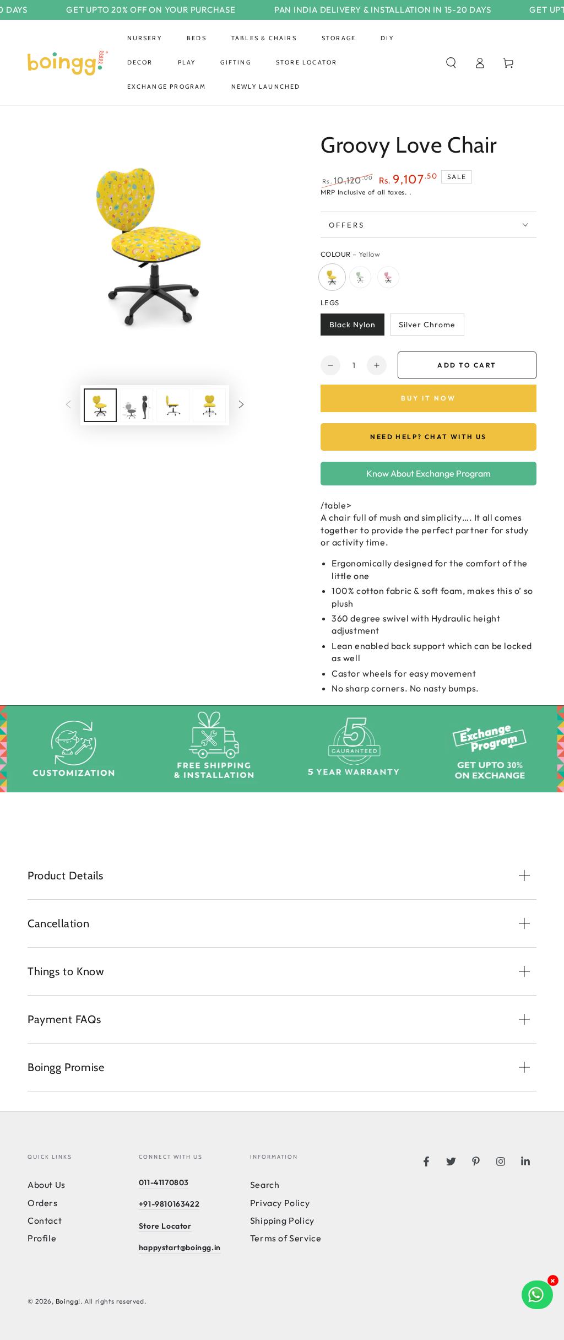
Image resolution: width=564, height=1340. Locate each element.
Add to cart (466, 365)
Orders (43, 1202)
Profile (42, 1238)
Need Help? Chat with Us (428, 437)
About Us (47, 1184)
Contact (45, 1220)
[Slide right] (241, 405)
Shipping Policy (282, 1220)
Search (265, 1184)
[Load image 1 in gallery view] (100, 405)
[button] (451, 63)
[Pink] (388, 277)
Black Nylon (352, 324)
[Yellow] (332, 277)
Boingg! (68, 1301)
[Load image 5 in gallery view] (209, 405)
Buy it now (428, 398)
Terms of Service (286, 1238)
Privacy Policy (280, 1202)
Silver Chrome (427, 324)
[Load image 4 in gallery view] (172, 405)
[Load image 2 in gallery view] (136, 405)
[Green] (360, 277)
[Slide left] (68, 405)
